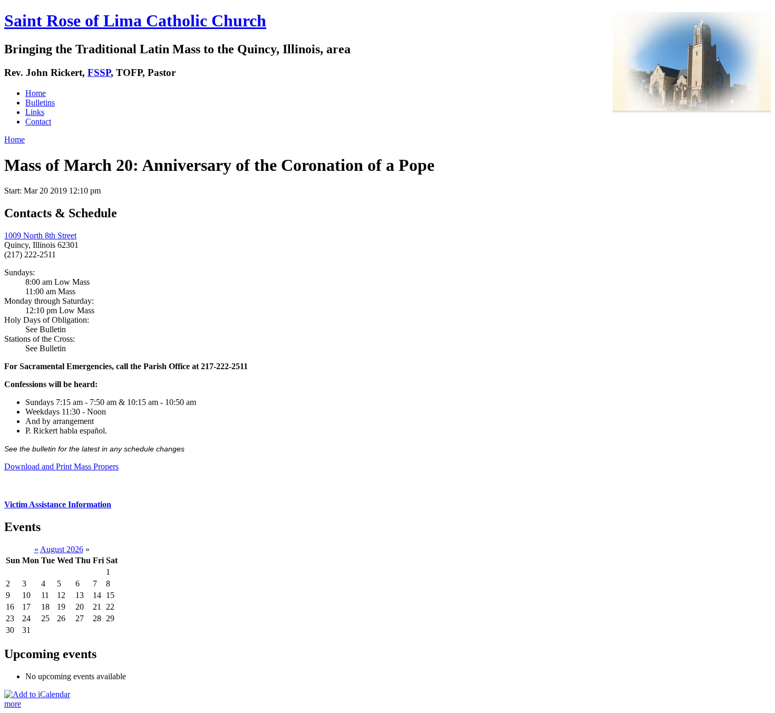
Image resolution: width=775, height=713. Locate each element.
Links (34, 112)
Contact (38, 121)
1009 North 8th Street (40, 235)
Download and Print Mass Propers (61, 466)
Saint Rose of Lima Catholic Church (135, 20)
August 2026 (61, 549)
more (12, 703)
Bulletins (40, 102)
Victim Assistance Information (57, 504)
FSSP (99, 72)
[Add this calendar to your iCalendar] (37, 694)
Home (35, 93)
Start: (14, 190)
